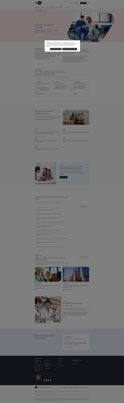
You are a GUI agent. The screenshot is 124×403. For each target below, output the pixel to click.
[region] (62, 46)
